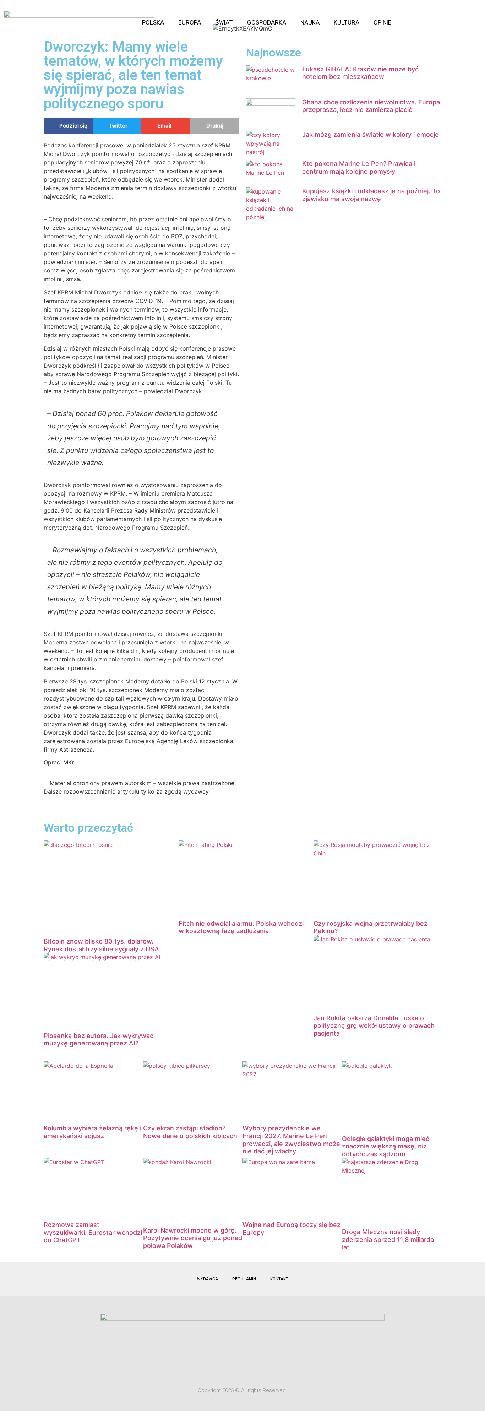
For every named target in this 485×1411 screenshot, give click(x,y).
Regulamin (244, 1278)
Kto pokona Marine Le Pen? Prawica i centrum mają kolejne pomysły (358, 167)
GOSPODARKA (266, 22)
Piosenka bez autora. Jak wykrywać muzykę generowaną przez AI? (98, 1039)
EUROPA (189, 22)
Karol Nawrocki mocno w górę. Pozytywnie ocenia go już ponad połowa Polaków (192, 1238)
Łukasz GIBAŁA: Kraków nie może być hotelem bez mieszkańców (360, 73)
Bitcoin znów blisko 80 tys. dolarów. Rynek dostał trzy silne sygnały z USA (101, 945)
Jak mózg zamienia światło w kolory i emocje (370, 134)
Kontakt (279, 1278)
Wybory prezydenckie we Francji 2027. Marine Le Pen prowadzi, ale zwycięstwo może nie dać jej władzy (291, 1139)
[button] (474, 16)
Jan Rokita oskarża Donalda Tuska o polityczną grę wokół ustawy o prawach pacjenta (374, 1025)
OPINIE (383, 22)
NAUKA (310, 22)
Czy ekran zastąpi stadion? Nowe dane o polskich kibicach (190, 1132)
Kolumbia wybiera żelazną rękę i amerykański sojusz (92, 1132)
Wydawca (207, 1278)
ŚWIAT (224, 22)
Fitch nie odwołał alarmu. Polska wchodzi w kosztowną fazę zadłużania (241, 927)
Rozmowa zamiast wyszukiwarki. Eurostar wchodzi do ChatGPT (93, 1232)
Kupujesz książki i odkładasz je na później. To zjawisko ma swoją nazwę (371, 194)
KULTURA (346, 22)
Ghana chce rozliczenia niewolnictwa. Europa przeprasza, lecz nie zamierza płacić (371, 106)
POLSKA (153, 22)
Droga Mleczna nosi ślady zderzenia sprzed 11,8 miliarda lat (388, 1239)
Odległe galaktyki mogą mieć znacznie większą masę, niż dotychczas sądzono (385, 1146)
